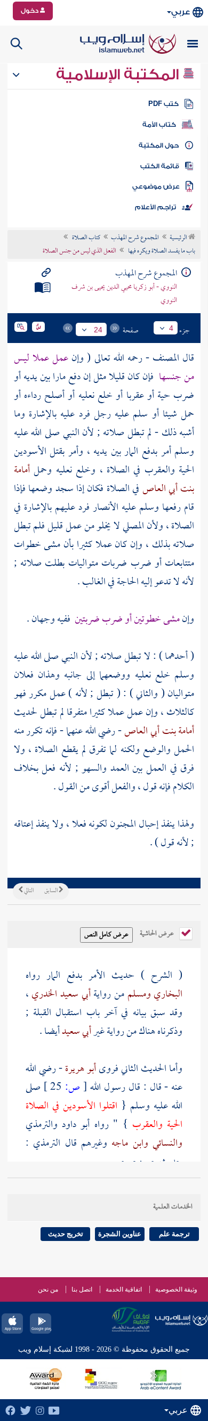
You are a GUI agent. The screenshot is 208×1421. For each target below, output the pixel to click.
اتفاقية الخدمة (124, 1289)
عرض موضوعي (156, 186)
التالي (28, 891)
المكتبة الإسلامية (119, 74)
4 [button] (171, 328)
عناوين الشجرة (119, 1234)
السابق (51, 891)
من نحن (48, 1289)
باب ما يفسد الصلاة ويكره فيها (161, 251)
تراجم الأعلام (155, 207)
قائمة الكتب (159, 166)
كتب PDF (163, 104)
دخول (30, 10)
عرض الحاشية (157, 932)
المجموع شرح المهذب (135, 238)
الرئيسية (179, 238)
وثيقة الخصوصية (176, 1289)
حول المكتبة (159, 145)
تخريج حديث (65, 1234)
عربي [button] (180, 12)
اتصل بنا (81, 1289)
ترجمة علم (174, 1234)
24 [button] (98, 329)
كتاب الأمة (159, 124)
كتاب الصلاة (85, 238)
